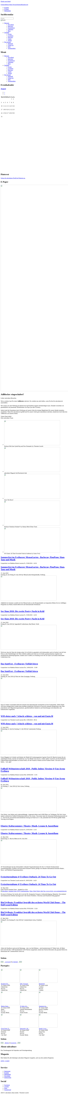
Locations (10, 35)
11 (8, 1043)
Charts (9, 39)
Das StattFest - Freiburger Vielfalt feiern (19, 664)
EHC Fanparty (24, 984)
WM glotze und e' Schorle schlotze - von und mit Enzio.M (27, 716)
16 (15, 1043)
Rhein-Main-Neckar (11, 4)
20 (17, 962)
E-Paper (6, 9)
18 (14, 962)
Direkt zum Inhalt (6, 1)
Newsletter (7, 1076)
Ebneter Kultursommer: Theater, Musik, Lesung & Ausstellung (29, 826)
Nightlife (6, 32)
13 (7, 962)
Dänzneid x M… (24, 1028)
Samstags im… (43, 1006)
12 (5, 962)
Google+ (6, 1086)
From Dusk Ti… (5, 1028)
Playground (7, 42)
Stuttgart (19, 4)
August (3, 89)
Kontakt (6, 7)
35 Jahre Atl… (24, 1006)
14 (8, 962)
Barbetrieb (42, 984)
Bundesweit (24, 4)
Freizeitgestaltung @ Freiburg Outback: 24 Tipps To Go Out (28, 877)
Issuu (5, 1088)
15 (10, 962)
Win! (9, 47)
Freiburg (3, 4)
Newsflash (11, 24)
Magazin (6, 23)
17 (12, 962)
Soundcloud (7, 1090)
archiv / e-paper (5, 1061)
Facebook (7, 1085)
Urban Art (10, 45)
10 (7, 1043)
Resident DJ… (5, 984)
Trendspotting (11, 48)
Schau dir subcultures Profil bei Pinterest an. (13, 178)
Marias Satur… (5, 1006)
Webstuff (10, 43)
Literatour (10, 29)
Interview (10, 26)
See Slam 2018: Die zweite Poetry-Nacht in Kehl (22, 611)
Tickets (10, 40)
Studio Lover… (43, 1028)
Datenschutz (7, 1077)
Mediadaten (7, 11)
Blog (9, 31)
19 (15, 962)
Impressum (7, 1071)
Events (10, 34)
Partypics (10, 37)
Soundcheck (11, 28)
